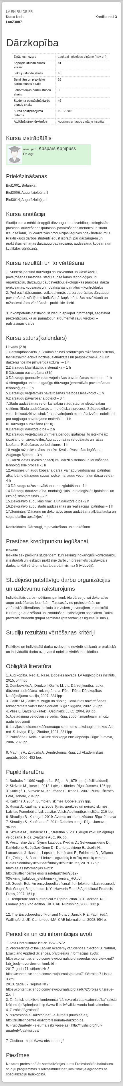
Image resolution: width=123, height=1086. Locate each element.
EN (13, 12)
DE (25, 12)
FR (30, 12)
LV (8, 12)
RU (19, 12)
